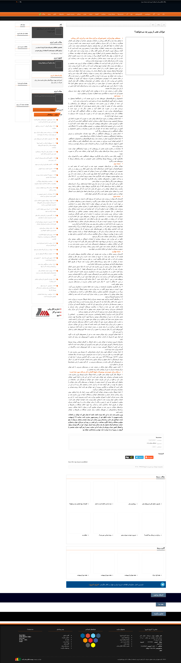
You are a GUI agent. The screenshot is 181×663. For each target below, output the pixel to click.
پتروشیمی (147, 14)
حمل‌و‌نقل (61, 14)
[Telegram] (157, 18)
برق (132, 14)
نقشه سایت (126, 643)
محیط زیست (111, 14)
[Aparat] (160, 18)
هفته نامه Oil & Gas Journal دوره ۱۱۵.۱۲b (44, 96)
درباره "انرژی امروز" (124, 635)
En (20, 2)
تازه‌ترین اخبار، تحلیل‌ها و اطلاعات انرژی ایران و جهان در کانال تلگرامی (116, 585)
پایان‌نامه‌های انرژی (56, 75)
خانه (163, 14)
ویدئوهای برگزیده (65, 648)
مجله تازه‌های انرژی (124, 639)
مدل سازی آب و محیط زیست (46, 63)
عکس (54, 14)
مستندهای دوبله (65, 646)
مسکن (79, 14)
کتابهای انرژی (58, 58)
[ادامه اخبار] (47, 299)
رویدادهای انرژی (125, 637)
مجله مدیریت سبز (125, 641)
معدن (84, 14)
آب (127, 14)
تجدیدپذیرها (120, 14)
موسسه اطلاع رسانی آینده (27, 659)
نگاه (61, 25)
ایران (154, 446)
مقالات (43, 14)
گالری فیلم (66, 643)
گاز (154, 14)
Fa (16, 2)
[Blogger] (149, 457)
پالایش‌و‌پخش (138, 14)
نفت (158, 14)
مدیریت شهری (70, 14)
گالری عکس (66, 635)
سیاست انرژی (152, 440)
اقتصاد (96, 14)
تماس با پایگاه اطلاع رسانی (123, 646)
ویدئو (49, 14)
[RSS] (164, 18)
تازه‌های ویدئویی (158, 595)
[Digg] (129, 457)
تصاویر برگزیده (158, 613)
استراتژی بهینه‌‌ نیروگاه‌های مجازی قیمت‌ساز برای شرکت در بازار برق (48, 81)
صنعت (90, 14)
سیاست (103, 14)
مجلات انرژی (58, 91)
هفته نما (160, 604)
